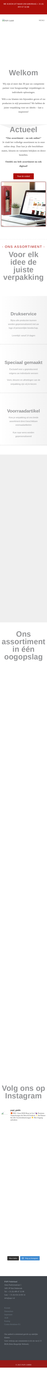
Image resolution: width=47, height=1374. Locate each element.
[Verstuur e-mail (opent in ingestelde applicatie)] (25, 10)
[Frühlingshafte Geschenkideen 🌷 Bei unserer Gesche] (23, 1189)
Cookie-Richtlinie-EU (12, 1324)
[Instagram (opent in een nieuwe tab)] (22, 10)
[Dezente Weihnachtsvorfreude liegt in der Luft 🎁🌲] (23, 1162)
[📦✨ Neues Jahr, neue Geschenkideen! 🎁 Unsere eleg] (23, 1215)
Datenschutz (8, 1311)
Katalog (7, 1321)
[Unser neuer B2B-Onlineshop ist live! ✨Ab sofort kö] (23, 1136)
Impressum (8, 1315)
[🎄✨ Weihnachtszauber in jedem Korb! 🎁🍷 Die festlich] (23, 1241)
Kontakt (7, 1308)
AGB (6, 1318)
